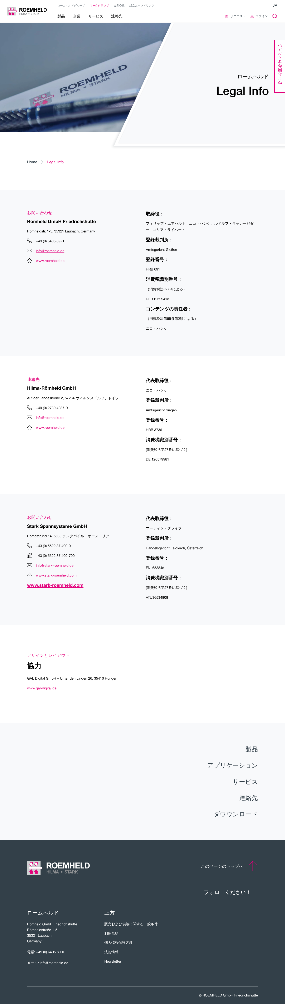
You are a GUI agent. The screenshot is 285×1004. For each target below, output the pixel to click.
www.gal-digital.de (42, 688)
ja (275, 5)
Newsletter (112, 961)
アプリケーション (232, 765)
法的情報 (111, 952)
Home (32, 162)
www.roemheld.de (50, 261)
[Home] (27, 11)
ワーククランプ (99, 5)
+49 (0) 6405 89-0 (50, 952)
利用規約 (111, 933)
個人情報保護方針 (118, 942)
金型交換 (119, 5)
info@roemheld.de (50, 251)
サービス (245, 781)
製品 (252, 749)
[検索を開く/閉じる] (274, 16)
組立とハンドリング (141, 5)
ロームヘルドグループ (71, 5)
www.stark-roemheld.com (56, 575)
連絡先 (248, 797)
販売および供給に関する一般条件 (131, 924)
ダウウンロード (235, 814)
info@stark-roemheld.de (54, 565)
